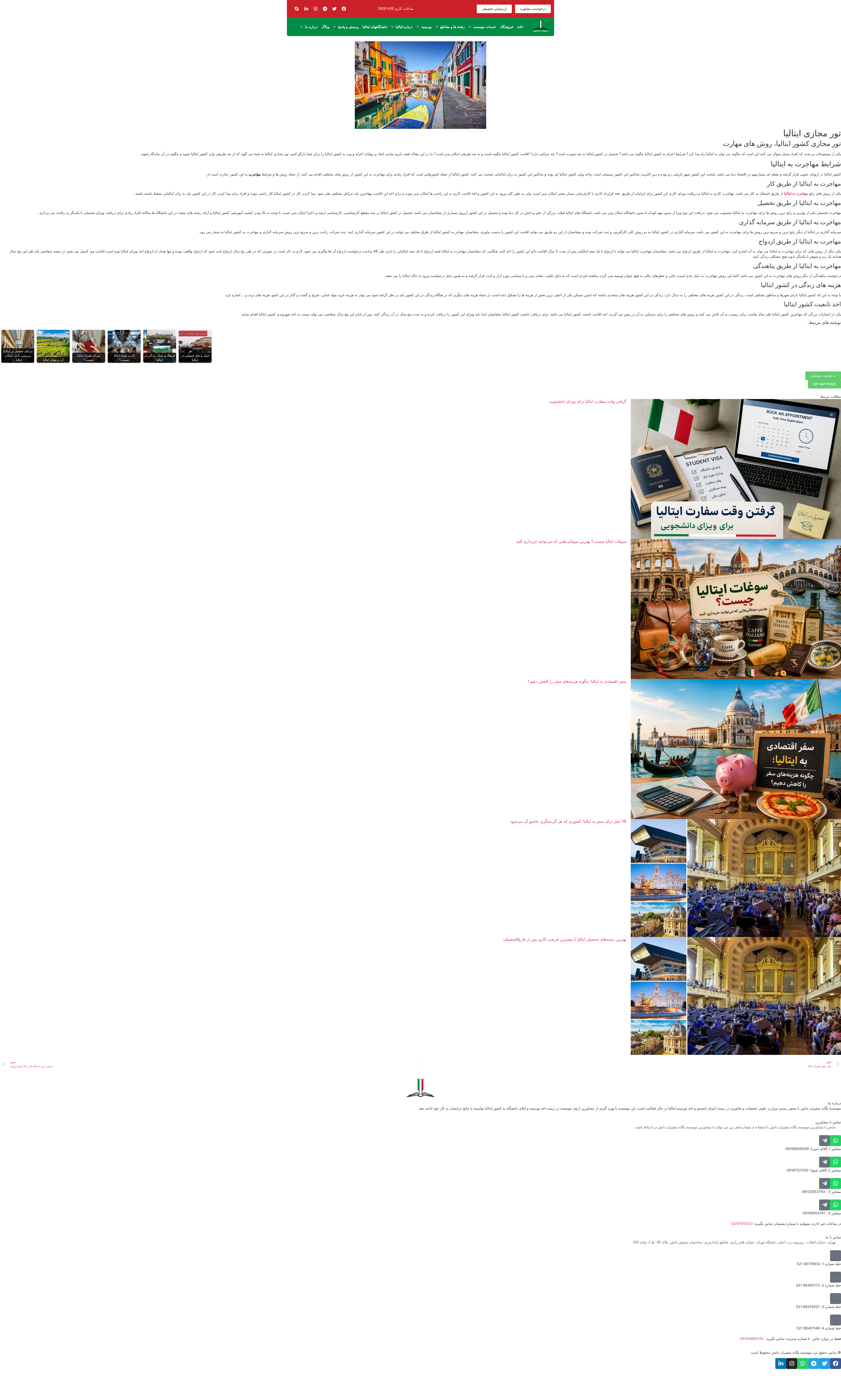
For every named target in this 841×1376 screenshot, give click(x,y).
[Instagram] (315, 8)
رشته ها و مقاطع (452, 27)
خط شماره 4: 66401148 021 (819, 1328)
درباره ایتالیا (404, 27)
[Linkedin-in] (306, 8)
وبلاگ (325, 27)
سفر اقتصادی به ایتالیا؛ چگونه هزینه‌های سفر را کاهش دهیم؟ (577, 681)
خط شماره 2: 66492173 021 (818, 1285)
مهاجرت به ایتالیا (796, 193)
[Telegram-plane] (824, 1140)
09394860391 (751, 1338)
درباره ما (311, 27)
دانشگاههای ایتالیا (374, 27)
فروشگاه (506, 27)
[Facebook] (343, 8)
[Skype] (296, 8)
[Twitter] (334, 8)
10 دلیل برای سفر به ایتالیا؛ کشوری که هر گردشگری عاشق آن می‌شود (568, 821)
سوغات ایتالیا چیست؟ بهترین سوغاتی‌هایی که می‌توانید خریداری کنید (571, 541)
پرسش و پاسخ (348, 27)
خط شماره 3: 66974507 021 (818, 1306)
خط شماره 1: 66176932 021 (819, 1264)
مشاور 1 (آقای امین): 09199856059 (813, 1149)
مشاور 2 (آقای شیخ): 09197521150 (814, 1170)
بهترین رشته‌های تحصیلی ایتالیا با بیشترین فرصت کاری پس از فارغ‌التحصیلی (564, 939)
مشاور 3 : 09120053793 (821, 1191)
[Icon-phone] (835, 1255)
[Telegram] (325, 8)
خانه (520, 27)
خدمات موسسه (484, 27)
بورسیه (426, 27)
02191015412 (742, 1223)
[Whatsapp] (835, 1140)
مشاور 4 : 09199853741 (822, 1213)
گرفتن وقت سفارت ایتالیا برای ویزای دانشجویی (587, 401)
